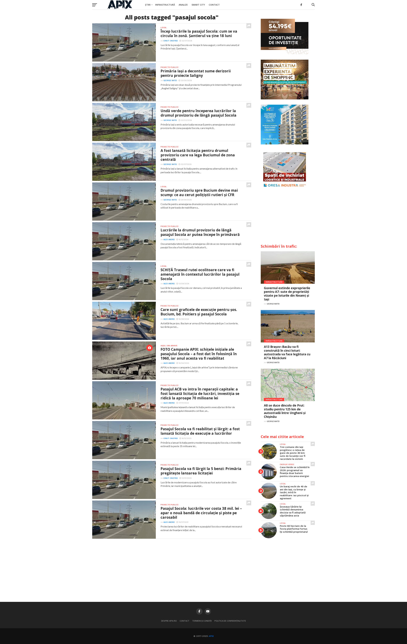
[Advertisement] (288, 217)
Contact (214, 4)
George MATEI (170, 81)
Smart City (198, 4)
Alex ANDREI (169, 240)
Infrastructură (165, 4)
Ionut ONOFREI (170, 41)
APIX (211, 636)
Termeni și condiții (202, 620)
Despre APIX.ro (169, 620)
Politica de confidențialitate (230, 620)
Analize (183, 4)
